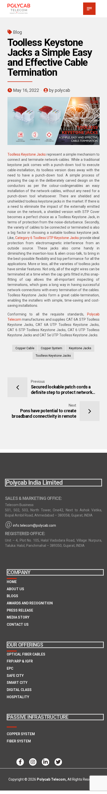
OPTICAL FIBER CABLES (26, 654)
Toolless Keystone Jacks (26, 154)
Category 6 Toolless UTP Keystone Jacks (47, 238)
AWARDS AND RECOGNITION (30, 603)
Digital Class (19, 690)
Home (12, 582)
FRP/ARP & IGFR (20, 661)
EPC (10, 668)
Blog (17, 32)
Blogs (12, 596)
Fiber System (19, 741)
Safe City (15, 676)
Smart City (17, 683)
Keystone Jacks (80, 348)
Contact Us (18, 624)
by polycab (59, 90)
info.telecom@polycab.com (34, 525)
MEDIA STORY (18, 617)
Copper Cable (24, 348)
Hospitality (18, 697)
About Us (15, 589)
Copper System (51, 348)
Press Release (20, 610)
